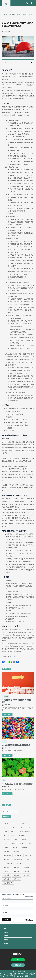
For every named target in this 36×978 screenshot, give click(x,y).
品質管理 (6, 859)
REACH (24, 839)
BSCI (14, 824)
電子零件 (27, 875)
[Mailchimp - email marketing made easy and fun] (29, 921)
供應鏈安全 (17, 851)
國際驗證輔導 (18, 859)
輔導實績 (16, 875)
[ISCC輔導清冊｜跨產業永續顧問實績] (18, 728)
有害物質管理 (8, 863)
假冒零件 (18, 855)
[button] (27, 3)
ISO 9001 (21, 835)
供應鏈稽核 (7, 855)
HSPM (13, 831)
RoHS (5, 843)
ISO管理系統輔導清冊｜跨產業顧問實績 (17, 784)
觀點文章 (6, 875)
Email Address (6, 898)
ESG (13, 828)
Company (5, 912)
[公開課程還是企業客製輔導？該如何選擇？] (18, 683)
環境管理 (27, 867)
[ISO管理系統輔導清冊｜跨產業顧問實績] (18, 768)
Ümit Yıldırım (14, 657)
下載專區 (24, 847)
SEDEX (6, 847)
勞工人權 (28, 855)
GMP (5, 831)
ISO (4, 780)
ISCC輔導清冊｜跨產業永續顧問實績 (16, 745)
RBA (16, 839)
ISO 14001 (7, 839)
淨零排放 (19, 863)
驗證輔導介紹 (8, 883)
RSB (13, 843)
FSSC (28, 828)
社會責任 (6, 871)
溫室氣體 (6, 867)
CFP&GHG (24, 824)
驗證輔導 (16, 879)
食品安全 (6, 879)
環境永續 (16, 867)
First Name (5, 905)
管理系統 (16, 871)
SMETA (14, 847)
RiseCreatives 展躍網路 (23, 976)
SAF (29, 843)
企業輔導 (5, 696)
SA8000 (21, 843)
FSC (21, 828)
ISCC (4, 741)
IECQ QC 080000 (25, 831)
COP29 (6, 828)
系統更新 (27, 871)
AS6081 (6, 824)
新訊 (28, 859)
